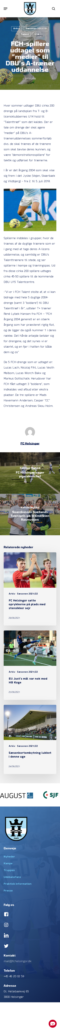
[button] (5, 8)
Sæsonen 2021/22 (27, 594)
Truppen (9, 870)
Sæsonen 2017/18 (36, 28)
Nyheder (9, 856)
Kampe (8, 863)
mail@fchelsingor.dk (17, 961)
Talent (25, 34)
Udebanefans (12, 877)
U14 (37, 34)
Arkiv (16, 28)
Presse (8, 890)
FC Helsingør (30, 443)
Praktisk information (18, 884)
